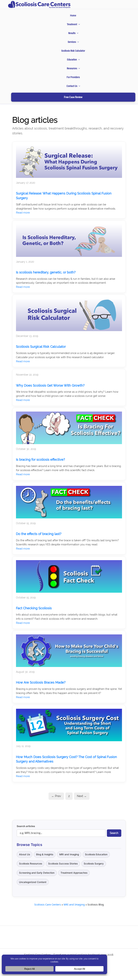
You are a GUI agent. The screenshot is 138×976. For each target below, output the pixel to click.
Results (71, 33)
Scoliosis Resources (30, 863)
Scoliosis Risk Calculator (73, 50)
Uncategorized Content (32, 882)
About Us (24, 854)
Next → (82, 796)
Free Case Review (73, 97)
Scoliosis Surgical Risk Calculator (41, 346)
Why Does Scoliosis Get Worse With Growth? (50, 385)
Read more (23, 212)
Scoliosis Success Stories (63, 863)
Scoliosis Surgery (94, 863)
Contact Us (71, 86)
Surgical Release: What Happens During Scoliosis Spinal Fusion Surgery (64, 195)
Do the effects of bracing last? (38, 534)
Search (114, 833)
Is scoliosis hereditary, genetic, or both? (46, 272)
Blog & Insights (44, 854)
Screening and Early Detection (36, 872)
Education (72, 59)
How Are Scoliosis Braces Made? (41, 682)
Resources (72, 68)
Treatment (72, 24)
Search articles (26, 826)
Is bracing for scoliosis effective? (40, 459)
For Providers (73, 77)
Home (73, 15)
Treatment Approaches (74, 872)
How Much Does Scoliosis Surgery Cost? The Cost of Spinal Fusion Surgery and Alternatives (66, 759)
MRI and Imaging (69, 854)
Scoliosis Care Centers (47, 904)
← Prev (56, 796)
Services (72, 41)
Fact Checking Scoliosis (34, 608)
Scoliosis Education (96, 854)
